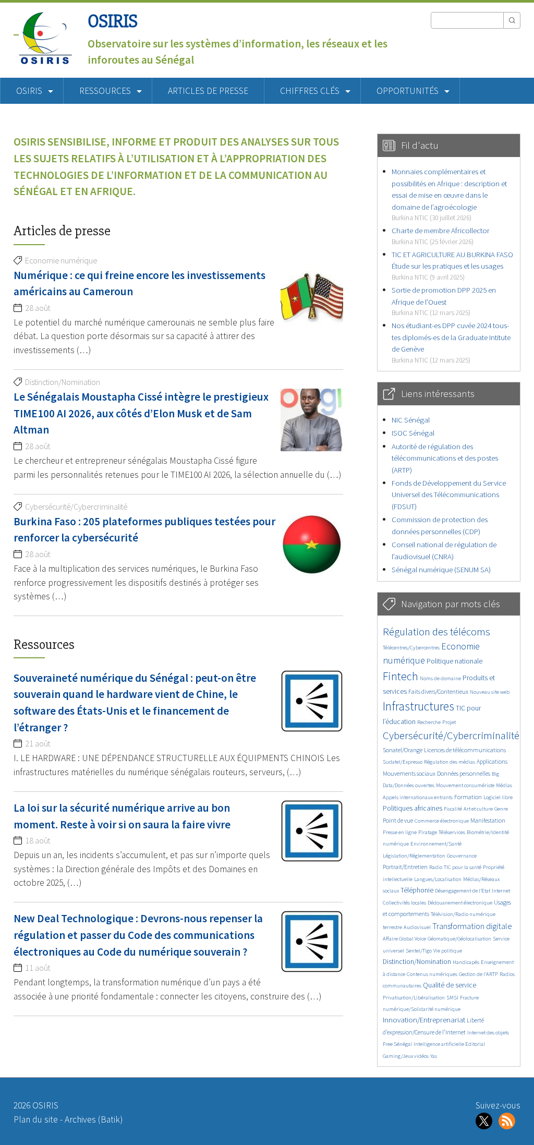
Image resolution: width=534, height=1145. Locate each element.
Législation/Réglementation (414, 855)
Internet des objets (488, 1032)
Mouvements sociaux (409, 773)
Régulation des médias (449, 761)
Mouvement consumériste (465, 785)
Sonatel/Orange (402, 750)
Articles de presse (208, 91)
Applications (492, 761)
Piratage (427, 832)
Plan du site (36, 1119)
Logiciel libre (498, 797)
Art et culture (478, 808)
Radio (435, 867)
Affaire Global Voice (404, 938)
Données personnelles (463, 773)
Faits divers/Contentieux (438, 691)
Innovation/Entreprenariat (424, 1020)
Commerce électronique (442, 820)
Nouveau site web (489, 692)
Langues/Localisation (438, 879)
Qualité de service (449, 985)
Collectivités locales (404, 902)
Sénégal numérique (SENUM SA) (441, 569)
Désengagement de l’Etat (462, 890)
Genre (501, 808)
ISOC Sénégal (413, 433)
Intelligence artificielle (439, 1044)
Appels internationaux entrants (418, 797)
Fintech (400, 676)
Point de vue (398, 820)
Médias (504, 785)
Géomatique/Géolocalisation (459, 938)
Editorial (475, 1044)
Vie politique (447, 950)
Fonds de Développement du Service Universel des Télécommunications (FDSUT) (449, 494)
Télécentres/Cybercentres (411, 647)
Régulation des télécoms (436, 631)
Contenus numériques (432, 974)
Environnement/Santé (436, 843)
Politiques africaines (412, 808)
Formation (468, 797)
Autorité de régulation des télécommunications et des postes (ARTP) (445, 458)
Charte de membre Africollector (441, 235)
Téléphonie (416, 890)
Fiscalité (453, 808)
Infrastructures (418, 706)
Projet (449, 722)
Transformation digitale (472, 926)
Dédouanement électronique (460, 902)
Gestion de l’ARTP (478, 974)
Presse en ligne (400, 832)
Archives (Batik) (94, 1119)
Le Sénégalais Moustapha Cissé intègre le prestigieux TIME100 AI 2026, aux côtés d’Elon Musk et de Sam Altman (141, 413)
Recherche (429, 722)
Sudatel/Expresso (402, 761)
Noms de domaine (440, 678)
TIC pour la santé (462, 867)
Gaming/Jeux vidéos (406, 1056)
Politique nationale (454, 661)
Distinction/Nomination (417, 961)
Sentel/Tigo (419, 950)
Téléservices (452, 832)
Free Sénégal (397, 1044)
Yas (433, 1056)
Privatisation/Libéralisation (414, 997)
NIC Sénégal (411, 420)
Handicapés (466, 962)
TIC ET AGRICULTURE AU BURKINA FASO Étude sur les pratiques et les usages (452, 265)
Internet (501, 890)
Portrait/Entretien (405, 867)
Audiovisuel (417, 927)
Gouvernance (462, 855)
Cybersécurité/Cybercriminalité (451, 735)
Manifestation (487, 820)
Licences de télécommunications (465, 750)
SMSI (452, 997)
